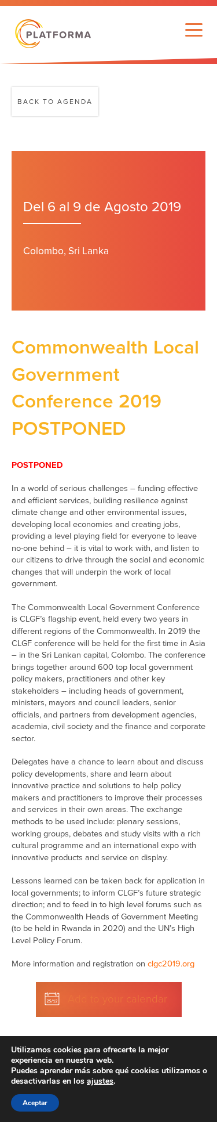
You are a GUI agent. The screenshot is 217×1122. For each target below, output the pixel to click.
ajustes (100, 1081)
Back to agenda (55, 102)
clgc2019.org (171, 964)
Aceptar (35, 1102)
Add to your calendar (117, 999)
